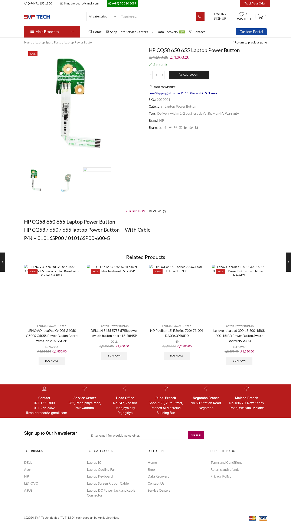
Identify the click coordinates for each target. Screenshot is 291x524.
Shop (113, 32)
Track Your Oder (254, 3)
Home (97, 32)
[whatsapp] (191, 127)
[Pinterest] (175, 127)
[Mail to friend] (180, 127)
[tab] (134, 211)
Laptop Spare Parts (48, 42)
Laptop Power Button (79, 42)
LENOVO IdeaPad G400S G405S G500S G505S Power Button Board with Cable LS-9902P (52, 335)
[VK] (170, 127)
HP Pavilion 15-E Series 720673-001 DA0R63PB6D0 (176, 333)
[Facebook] (165, 127)
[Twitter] (160, 127)
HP (161, 120)
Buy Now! (51, 360)
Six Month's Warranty (223, 113)
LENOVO (51, 346)
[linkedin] (185, 127)
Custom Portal (251, 31)
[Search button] (200, 16)
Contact (199, 32)
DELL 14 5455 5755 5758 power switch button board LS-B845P (114, 333)
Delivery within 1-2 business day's (181, 113)
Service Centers (137, 32)
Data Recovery (170, 32)
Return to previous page (251, 42)
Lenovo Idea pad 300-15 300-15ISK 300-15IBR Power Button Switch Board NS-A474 (239, 335)
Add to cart (191, 74)
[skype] (196, 127)
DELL (114, 341)
